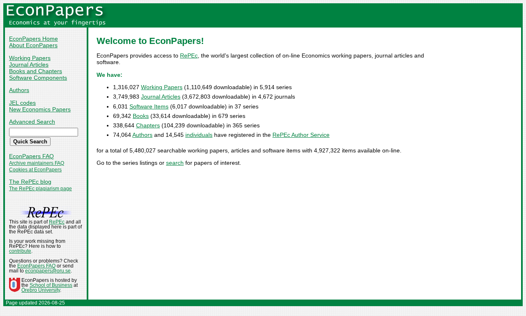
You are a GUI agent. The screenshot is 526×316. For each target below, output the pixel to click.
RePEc (189, 55)
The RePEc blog (30, 181)
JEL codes (22, 102)
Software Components (38, 77)
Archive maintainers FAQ (36, 163)
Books (141, 116)
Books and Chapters (35, 71)
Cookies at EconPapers (35, 169)
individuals (198, 134)
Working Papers (30, 58)
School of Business (51, 285)
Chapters (148, 125)
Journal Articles (28, 64)
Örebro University (40, 290)
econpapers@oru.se (48, 270)
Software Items (148, 106)
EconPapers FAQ (31, 156)
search (175, 162)
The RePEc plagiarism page (40, 188)
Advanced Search (32, 121)
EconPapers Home (33, 38)
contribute (20, 251)
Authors (19, 90)
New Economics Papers (40, 109)
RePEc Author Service (301, 134)
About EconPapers (33, 45)
